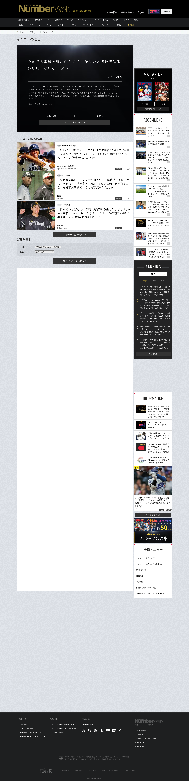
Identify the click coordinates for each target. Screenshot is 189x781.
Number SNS (88, 725)
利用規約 (139, 576)
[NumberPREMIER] (154, 11)
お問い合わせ (141, 731)
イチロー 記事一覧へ (73, 235)
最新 (145, 281)
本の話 (102, 771)
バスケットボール (89, 25)
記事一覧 (23, 725)
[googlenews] (114, 731)
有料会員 (167, 12)
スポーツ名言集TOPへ (73, 261)
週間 (162, 281)
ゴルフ (115, 20)
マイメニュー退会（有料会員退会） (149, 564)
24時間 (153, 281)
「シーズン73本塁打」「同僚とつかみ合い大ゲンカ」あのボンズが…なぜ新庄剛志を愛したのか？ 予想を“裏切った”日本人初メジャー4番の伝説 (155, 317)
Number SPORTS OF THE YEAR (32, 736)
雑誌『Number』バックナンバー (64, 729)
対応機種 (139, 582)
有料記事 (131, 25)
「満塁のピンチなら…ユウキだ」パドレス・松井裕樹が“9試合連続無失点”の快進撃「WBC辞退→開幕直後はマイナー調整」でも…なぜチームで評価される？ (155, 304)
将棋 (31, 25)
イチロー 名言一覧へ (73, 122)
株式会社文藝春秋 (63, 771)
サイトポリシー (142, 742)
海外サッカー (83, 20)
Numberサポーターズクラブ (30, 732)
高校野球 (58, 20)
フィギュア (74, 25)
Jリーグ (70, 20)
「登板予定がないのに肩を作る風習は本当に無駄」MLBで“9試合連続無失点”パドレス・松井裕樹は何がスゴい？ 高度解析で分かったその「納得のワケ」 (155, 291)
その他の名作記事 (153, 515)
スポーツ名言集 (27, 32)
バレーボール (106, 25)
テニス (126, 20)
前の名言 (51, 116)
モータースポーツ (45, 25)
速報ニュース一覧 (27, 729)
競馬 (136, 20)
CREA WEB (92, 771)
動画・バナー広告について (146, 738)
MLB (48, 20)
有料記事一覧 (141, 570)
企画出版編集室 (114, 771)
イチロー (112, 77)
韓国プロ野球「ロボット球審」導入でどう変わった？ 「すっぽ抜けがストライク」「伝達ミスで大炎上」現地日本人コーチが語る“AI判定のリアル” (155, 331)
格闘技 (20, 25)
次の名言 (98, 116)
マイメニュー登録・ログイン (147, 558)
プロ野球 (38, 20)
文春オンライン (78, 771)
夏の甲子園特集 (24, 20)
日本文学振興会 (129, 771)
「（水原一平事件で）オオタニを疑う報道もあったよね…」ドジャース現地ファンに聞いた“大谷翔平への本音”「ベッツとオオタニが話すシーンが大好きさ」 (155, 344)
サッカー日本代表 (101, 20)
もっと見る (153, 354)
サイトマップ (141, 746)
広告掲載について (143, 734)
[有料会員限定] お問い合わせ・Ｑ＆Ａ (150, 593)
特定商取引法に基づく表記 (146, 588)
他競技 (118, 25)
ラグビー (61, 25)
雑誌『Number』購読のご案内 (63, 725)
